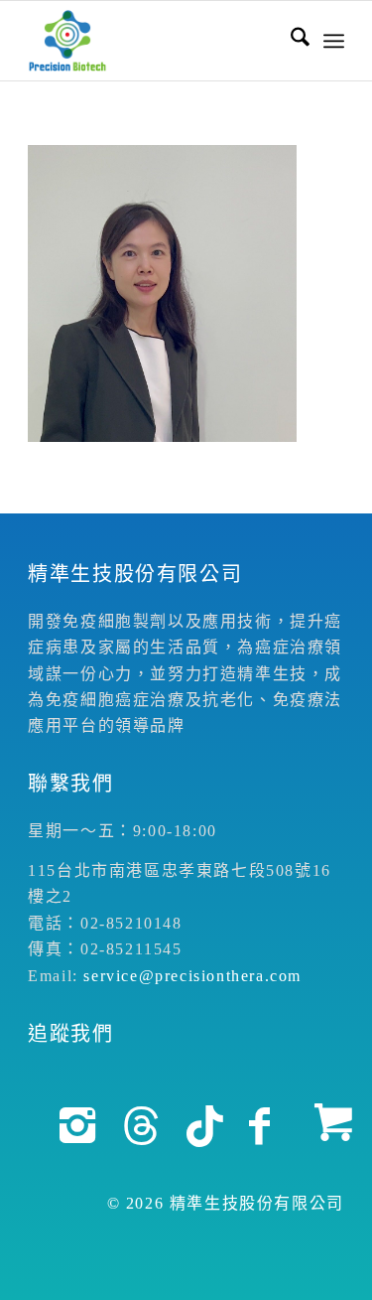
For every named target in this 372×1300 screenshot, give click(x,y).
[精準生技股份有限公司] (154, 40)
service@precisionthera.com (192, 975)
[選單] (333, 41)
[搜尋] (290, 40)
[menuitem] (290, 40)
